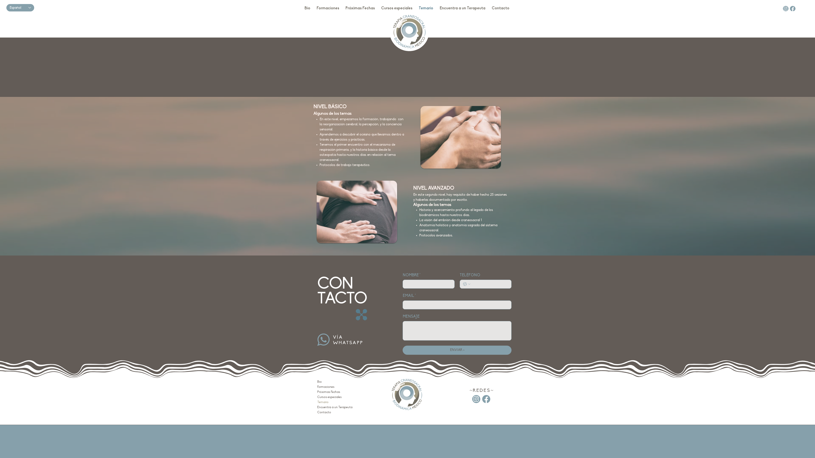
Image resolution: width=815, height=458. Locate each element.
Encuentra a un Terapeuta (329, 407)
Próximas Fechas (328, 392)
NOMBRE (411, 275)
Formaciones (325, 387)
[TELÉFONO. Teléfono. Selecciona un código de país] (466, 284)
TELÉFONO (470, 275)
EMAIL (409, 296)
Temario (323, 402)
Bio (319, 382)
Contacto (324, 412)
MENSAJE (411, 317)
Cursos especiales (329, 397)
